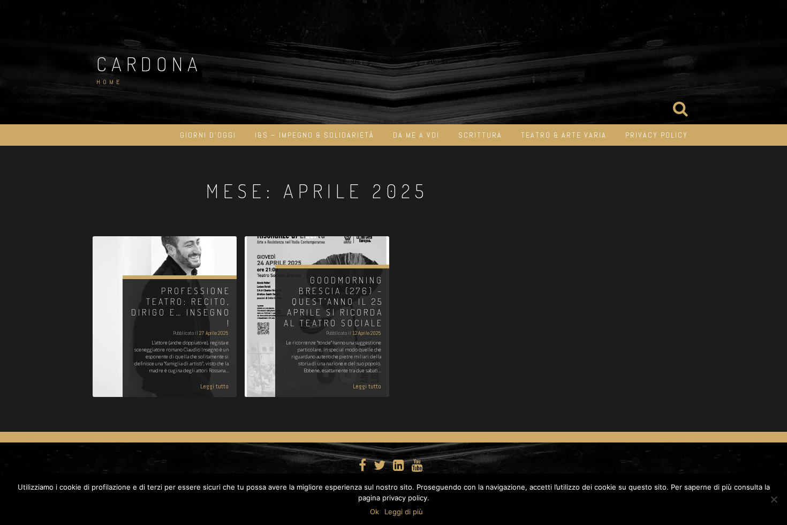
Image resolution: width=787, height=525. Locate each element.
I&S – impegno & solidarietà (314, 135)
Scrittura (480, 135)
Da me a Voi (416, 135)
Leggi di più (403, 511)
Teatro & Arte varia (564, 135)
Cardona (149, 63)
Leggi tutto (214, 386)
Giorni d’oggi (208, 135)
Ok (374, 511)
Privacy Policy (656, 135)
